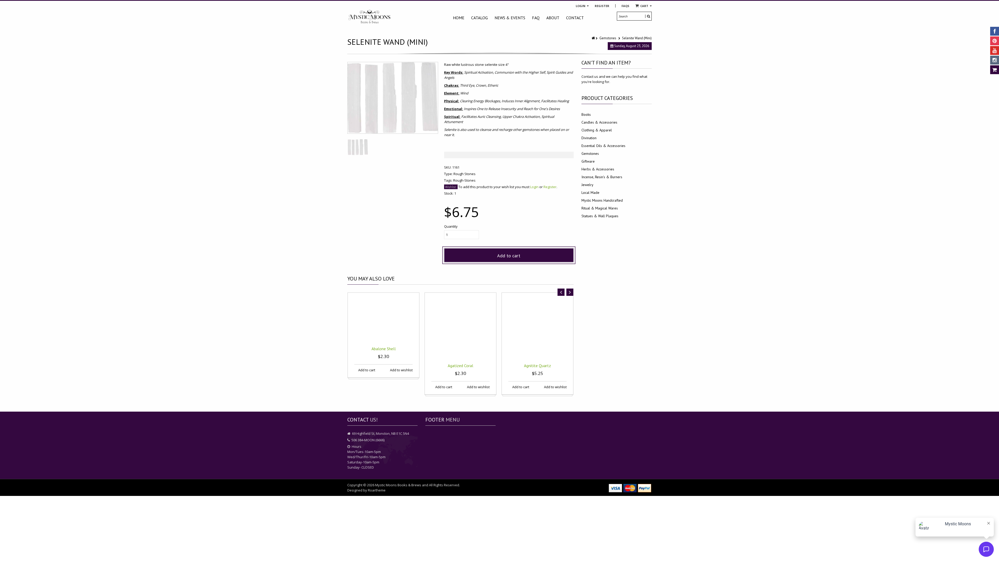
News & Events (510, 17)
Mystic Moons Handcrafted (602, 200)
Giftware (588, 161)
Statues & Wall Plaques (599, 216)
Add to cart (508, 256)
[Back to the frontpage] (594, 38)
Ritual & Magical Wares (599, 208)
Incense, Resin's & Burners (601, 177)
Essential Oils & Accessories (603, 145)
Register (602, 6)
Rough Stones (464, 173)
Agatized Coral (460, 365)
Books (586, 114)
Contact (575, 17)
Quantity (451, 226)
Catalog (479, 17)
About (552, 17)
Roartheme (377, 490)
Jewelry (587, 184)
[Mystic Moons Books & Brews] (369, 17)
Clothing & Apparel (596, 130)
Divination (589, 138)
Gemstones (607, 38)
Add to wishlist (401, 370)
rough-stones (464, 180)
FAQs (625, 6)
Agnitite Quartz (537, 365)
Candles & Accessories (599, 122)
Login (581, 6)
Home (458, 17)
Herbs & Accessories (597, 169)
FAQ (536, 17)
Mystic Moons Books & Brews (398, 485)
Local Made (590, 192)
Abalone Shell (384, 348)
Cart (644, 6)
